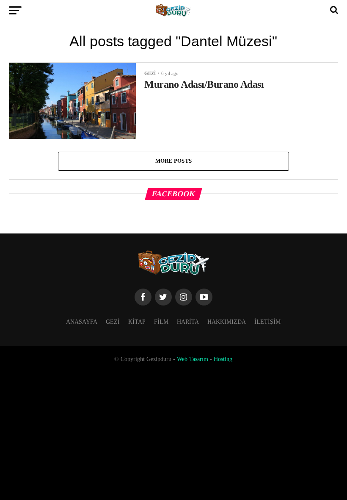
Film (161, 321)
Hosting (223, 359)
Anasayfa (81, 321)
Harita (188, 321)
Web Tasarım (192, 359)
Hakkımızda (226, 321)
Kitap (137, 321)
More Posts (173, 161)
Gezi (113, 321)
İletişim (267, 321)
